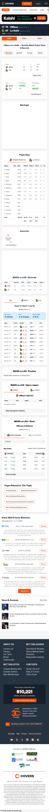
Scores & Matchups (19, 10)
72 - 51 (24, 353)
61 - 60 (24, 342)
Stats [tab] (9, 38)
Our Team (7, 654)
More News (43, 600)
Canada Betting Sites (12, 669)
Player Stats (37, 75)
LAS (8, 289)
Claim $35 (41, 18)
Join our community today (24, 700)
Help (18, 734)
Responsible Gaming (35, 657)
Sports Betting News (35, 651)
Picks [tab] (24, 38)
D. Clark (6, 173)
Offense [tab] (15, 435)
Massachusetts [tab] (19, 160)
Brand (5, 657)
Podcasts (30, 654)
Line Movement (36, 94)
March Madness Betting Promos (16, 507)
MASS (9, 286)
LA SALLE (36, 390)
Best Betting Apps (11, 674)
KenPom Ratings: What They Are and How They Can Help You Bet (28, 615)
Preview (29, 53)
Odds (42, 10)
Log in (38, 4)
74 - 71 (24, 357)
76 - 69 (24, 327)
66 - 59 (24, 330)
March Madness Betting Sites (15, 496)
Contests (31, 664)
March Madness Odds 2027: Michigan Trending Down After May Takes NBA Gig (27, 606)
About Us (8, 644)
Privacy (24, 734)
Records (19, 53)
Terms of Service (34, 734)
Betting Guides (35, 644)
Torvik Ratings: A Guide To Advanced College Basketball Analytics (28, 624)
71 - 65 (24, 334)
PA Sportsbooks (11, 490)
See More (24, 591)
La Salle (14, 30)
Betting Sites (11, 664)
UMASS (15, 390)
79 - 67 (24, 338)
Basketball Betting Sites (28, 490)
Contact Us (8, 649)
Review (43, 526)
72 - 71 (24, 345)
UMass (14, 26)
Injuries (40, 53)
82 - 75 (24, 349)
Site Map (11, 734)
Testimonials (8, 660)
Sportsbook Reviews (35, 649)
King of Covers (32, 671)
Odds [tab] (39, 38)
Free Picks (33, 10)
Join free (27, 4)
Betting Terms (23, 309)
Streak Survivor (33, 669)
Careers (6, 651)
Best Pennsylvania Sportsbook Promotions (20, 502)
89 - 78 (24, 361)
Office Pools (31, 674)
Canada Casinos (10, 671)
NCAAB (5, 10)
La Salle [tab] (36, 160)
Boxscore (9, 53)
